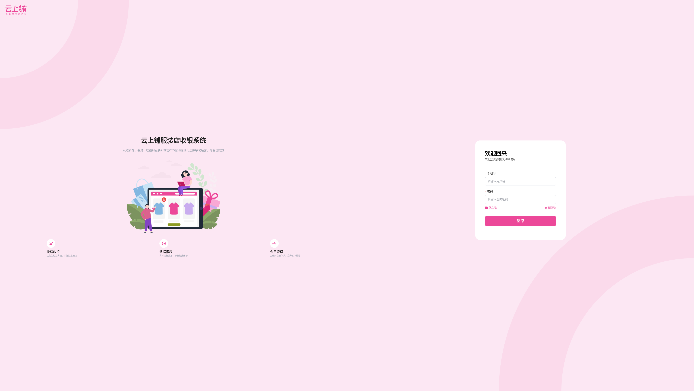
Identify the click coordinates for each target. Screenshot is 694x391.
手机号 (491, 173)
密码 (490, 191)
